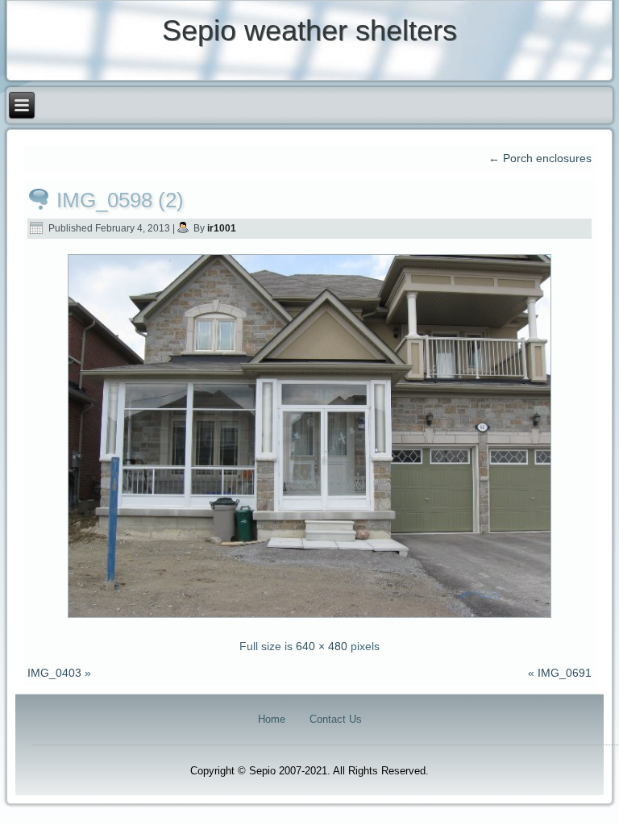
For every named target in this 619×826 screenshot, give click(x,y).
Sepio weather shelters (309, 30)
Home (271, 719)
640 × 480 (321, 646)
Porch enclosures (540, 158)
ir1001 (221, 228)
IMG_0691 (565, 672)
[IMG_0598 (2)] (309, 619)
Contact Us (336, 719)
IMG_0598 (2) (120, 200)
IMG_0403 (54, 672)
